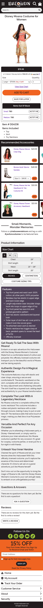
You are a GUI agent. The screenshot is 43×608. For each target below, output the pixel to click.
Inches (11, 276)
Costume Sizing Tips (21, 281)
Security (5, 599)
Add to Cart (21, 92)
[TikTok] (33, 536)
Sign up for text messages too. (17, 559)
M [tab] (10, 255)
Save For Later (21, 99)
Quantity (35, 78)
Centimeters (31, 276)
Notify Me (34, 111)
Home (8, 573)
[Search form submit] (39, 10)
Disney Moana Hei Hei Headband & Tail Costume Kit (22, 188)
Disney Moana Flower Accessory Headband (22, 205)
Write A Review (10, 521)
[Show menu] (3, 4)
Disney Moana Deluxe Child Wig (22, 150)
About (4, 593)
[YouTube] (27, 536)
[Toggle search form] (34, 4)
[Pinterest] (16, 536)
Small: (6, 111)
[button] (40, 4)
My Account (11, 578)
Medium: (7, 117)
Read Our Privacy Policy (21, 568)
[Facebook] (10, 536)
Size (4, 78)
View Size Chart (21, 87)
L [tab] (15, 255)
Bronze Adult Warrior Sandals (21, 168)
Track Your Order (13, 583)
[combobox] (19, 10)
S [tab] (4, 255)
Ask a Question (21, 501)
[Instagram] (21, 536)
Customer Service (10, 588)
